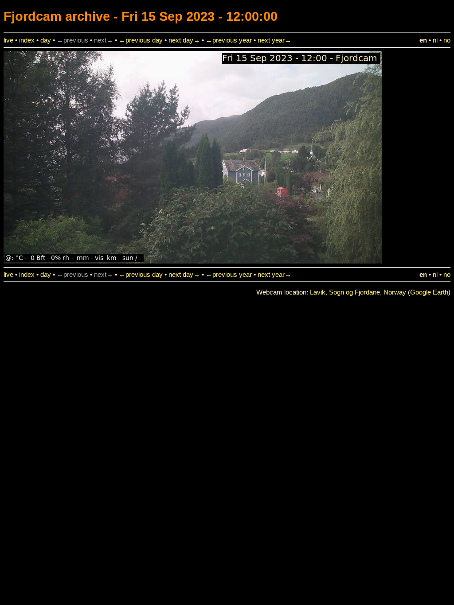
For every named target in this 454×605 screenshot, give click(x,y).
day (45, 40)
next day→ (184, 40)
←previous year (229, 40)
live (8, 40)
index (27, 40)
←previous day (141, 40)
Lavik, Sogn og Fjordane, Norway (358, 292)
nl (435, 40)
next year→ (274, 40)
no (446, 40)
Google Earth (429, 292)
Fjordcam (33, 16)
